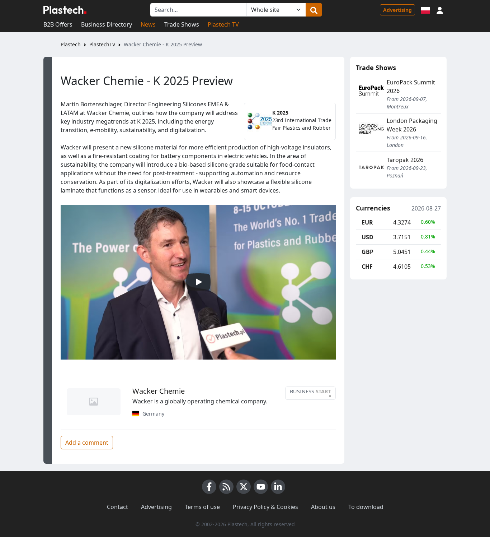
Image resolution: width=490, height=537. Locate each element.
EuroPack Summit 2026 (411, 86)
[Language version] (425, 10)
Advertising (397, 9)
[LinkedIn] (278, 487)
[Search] (314, 10)
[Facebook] (209, 487)
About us (323, 507)
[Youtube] (261, 487)
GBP (367, 252)
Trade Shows (181, 24)
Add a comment (86, 442)
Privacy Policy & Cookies (265, 507)
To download (365, 507)
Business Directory (106, 24)
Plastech (71, 44)
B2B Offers (57, 24)
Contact (117, 507)
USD (367, 237)
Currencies (373, 208)
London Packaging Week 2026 (412, 125)
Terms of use (202, 507)
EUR (367, 222)
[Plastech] (64, 10)
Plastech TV (223, 24)
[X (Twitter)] (243, 487)
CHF (367, 266)
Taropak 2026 (405, 160)
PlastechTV (102, 44)
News (148, 24)
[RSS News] (226, 487)
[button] (440, 10)
